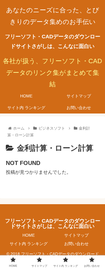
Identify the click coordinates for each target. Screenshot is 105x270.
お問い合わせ (76, 243)
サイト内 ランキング (29, 243)
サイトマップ (76, 235)
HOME (28, 235)
